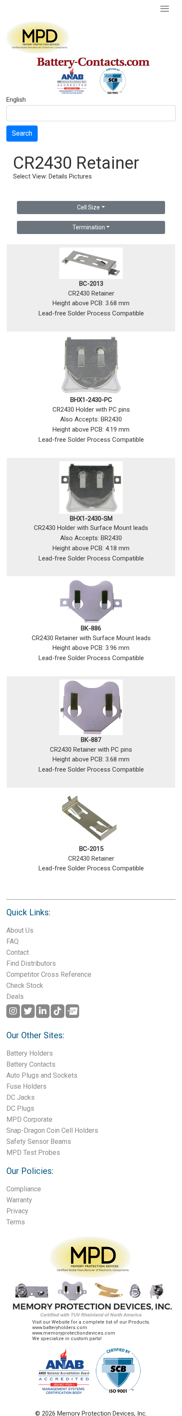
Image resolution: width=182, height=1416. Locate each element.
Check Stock (24, 985)
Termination (88, 227)
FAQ (12, 941)
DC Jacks (20, 1097)
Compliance (23, 1189)
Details (58, 176)
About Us (19, 930)
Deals (15, 996)
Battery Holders (29, 1053)
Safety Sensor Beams (38, 1141)
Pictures (80, 176)
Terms (15, 1222)
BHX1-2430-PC (91, 400)
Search (22, 133)
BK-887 (91, 740)
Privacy (17, 1211)
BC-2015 (91, 849)
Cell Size (88, 207)
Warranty (19, 1200)
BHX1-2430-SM (91, 518)
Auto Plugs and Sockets (41, 1075)
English (16, 100)
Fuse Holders (26, 1086)
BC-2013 (91, 283)
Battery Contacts (30, 1064)
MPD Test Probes (33, 1152)
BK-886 (91, 628)
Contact (17, 952)
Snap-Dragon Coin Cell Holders (52, 1130)
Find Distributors (31, 963)
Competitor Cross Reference (48, 974)
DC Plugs (20, 1108)
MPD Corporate (29, 1119)
